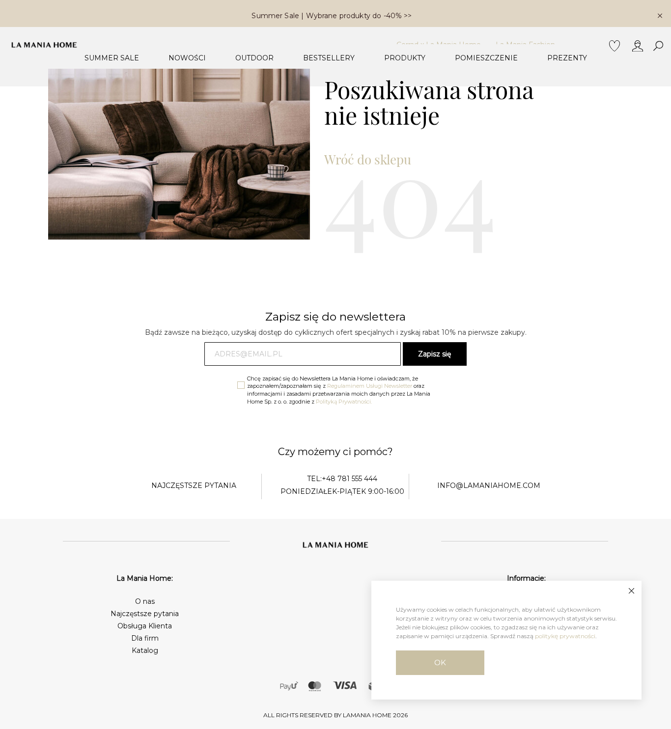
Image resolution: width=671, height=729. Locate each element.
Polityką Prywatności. (344, 401)
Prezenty (567, 58)
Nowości (187, 58)
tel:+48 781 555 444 (342, 478)
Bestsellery (329, 58)
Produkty (404, 58)
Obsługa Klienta (144, 625)
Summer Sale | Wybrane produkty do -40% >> (332, 15)
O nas (145, 601)
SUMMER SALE (111, 58)
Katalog (145, 650)
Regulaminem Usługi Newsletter (369, 385)
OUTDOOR (254, 58)
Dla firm (145, 638)
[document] (506, 640)
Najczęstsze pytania (145, 613)
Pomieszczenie (486, 58)
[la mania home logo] (44, 44)
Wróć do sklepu (367, 159)
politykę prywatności (565, 636)
